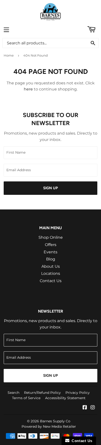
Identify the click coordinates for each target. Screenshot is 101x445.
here (28, 89)
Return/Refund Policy (42, 393)
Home (9, 55)
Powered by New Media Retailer (49, 426)
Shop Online (50, 237)
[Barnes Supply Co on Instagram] (92, 407)
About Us (50, 266)
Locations (50, 273)
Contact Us (51, 280)
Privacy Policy (77, 393)
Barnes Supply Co (55, 421)
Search (13, 393)
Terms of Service (26, 398)
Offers (50, 244)
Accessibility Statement (65, 398)
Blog (50, 259)
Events (50, 252)
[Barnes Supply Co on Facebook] (85, 407)
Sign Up (50, 188)
